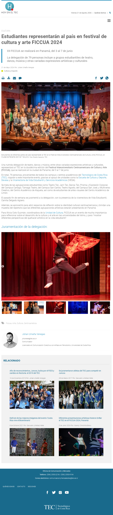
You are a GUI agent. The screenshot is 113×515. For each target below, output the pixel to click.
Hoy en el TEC (9, 7)
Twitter (53, 492)
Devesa (4, 180)
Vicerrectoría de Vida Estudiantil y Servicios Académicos (40, 180)
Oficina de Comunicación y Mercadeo (56, 471)
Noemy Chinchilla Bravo (82, 425)
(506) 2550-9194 (67, 475)
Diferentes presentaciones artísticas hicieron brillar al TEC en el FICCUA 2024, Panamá (80, 419)
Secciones (32, 486)
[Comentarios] (21, 78)
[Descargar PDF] (9, 78)
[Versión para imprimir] (4, 78)
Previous (2, 266)
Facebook (47, 492)
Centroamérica (30, 323)
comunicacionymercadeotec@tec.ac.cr (63, 478)
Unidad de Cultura (54, 212)
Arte (14, 323)
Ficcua (9, 323)
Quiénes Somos (100, 13)
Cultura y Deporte (11, 71)
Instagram (59, 492)
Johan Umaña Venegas (26, 67)
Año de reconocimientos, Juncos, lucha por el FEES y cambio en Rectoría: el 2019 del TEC (32, 372)
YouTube (66, 492)
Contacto (21, 486)
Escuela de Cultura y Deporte (92, 177)
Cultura (20, 323)
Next (108, 266)
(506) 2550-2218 (53, 475)
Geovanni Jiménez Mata (84, 378)
